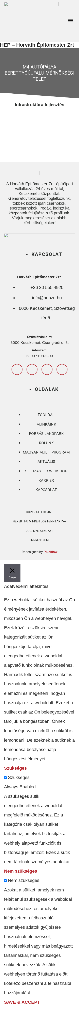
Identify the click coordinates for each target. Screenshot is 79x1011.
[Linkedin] (62, 369)
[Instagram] (32, 369)
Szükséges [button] (15, 768)
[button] (70, 21)
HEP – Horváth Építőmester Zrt (37, 45)
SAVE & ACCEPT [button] (22, 1002)
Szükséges (19, 777)
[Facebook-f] (17, 369)
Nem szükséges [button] (20, 871)
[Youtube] (47, 369)
